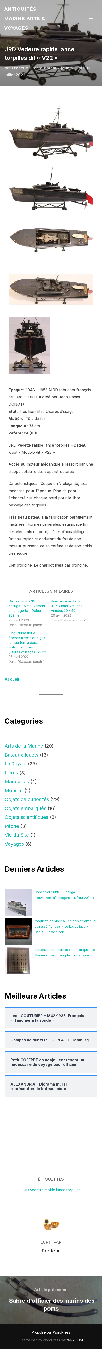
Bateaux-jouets (58, 68)
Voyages (14, 844)
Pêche (12, 826)
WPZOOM (75, 1340)
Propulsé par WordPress (51, 1332)
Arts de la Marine (24, 746)
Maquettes (17, 781)
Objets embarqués (25, 808)
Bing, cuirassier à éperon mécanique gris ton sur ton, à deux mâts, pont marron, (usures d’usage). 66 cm (27, 642)
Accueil (12, 679)
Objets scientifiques (26, 817)
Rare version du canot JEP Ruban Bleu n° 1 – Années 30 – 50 (68, 606)
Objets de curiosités (27, 799)
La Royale (16, 764)
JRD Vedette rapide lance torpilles (51, 1190)
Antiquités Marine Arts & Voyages (24, 18)
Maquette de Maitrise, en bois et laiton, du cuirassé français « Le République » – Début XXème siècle (66, 926)
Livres (11, 773)
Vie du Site (17, 835)
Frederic (20, 68)
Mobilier (14, 790)
